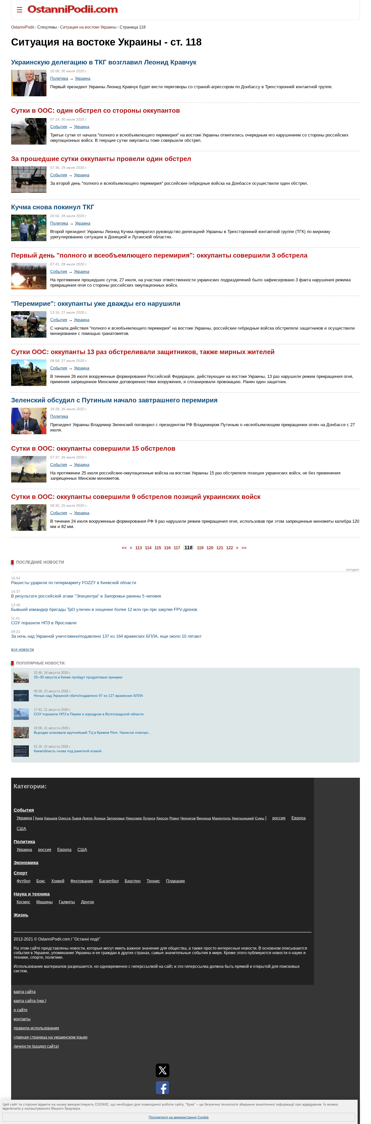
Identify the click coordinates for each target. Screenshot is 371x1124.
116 (167, 547)
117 (177, 547)
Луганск (149, 818)
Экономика (26, 862)
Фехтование (81, 881)
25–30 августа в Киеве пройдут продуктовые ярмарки (78, 677)
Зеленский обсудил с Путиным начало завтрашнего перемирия (114, 400)
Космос (23, 902)
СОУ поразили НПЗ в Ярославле (43, 623)
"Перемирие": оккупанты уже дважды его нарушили (95, 303)
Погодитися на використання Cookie (179, 1117)
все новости (22, 649)
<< (124, 547)
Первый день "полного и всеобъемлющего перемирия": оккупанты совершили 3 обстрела (159, 255)
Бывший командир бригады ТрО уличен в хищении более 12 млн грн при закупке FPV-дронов (104, 609)
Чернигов (188, 818)
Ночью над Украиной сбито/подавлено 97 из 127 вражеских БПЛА (88, 696)
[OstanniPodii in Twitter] (162, 1070)
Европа (299, 818)
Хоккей (57, 881)
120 (209, 547)
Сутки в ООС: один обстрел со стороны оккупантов (95, 110)
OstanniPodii (22, 27)
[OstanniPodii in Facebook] (162, 1088)
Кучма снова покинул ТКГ (52, 207)
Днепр (87, 818)
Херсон (162, 818)
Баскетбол (109, 881)
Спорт (21, 873)
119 (200, 547)
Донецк (99, 818)
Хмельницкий (243, 818)
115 (157, 547)
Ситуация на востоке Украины (88, 27)
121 (219, 547)
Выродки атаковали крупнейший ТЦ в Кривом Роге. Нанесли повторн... (92, 732)
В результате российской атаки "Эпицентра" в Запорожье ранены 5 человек (86, 596)
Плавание (175, 881)
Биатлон (133, 881)
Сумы (259, 818)
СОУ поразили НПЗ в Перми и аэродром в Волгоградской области (89, 714)
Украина (82, 78)
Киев (39, 818)
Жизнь (21, 914)
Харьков (50, 818)
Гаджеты (67, 902)
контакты (22, 1019)
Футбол (23, 881)
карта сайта (25, 992)
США (21, 829)
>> (244, 547)
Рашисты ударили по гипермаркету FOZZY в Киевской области (73, 582)
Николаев (134, 818)
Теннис (153, 881)
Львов (76, 818)
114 (148, 547)
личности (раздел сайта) (36, 1046)
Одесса (64, 818)
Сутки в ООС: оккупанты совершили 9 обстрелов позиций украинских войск (135, 496)
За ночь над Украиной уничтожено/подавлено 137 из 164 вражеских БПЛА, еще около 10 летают (106, 636)
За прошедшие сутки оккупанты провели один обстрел (101, 159)
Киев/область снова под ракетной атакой (67, 751)
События (58, 126)
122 (229, 547)
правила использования (36, 1028)
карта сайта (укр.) (30, 1001)
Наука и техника (32, 894)
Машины (44, 902)
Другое (87, 902)
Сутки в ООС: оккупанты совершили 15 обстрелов (93, 448)
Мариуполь (221, 818)
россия (278, 818)
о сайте (21, 1010)
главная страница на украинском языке (51, 1037)
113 (138, 547)
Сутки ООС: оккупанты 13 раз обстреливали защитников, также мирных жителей (143, 352)
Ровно (174, 818)
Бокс (40, 881)
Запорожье (116, 818)
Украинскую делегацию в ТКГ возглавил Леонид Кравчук (103, 62)
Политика (59, 78)
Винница (204, 818)
